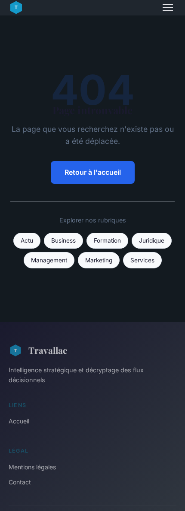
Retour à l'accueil (93, 172)
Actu (27, 240)
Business (63, 240)
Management (49, 260)
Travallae (47, 350)
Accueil (19, 421)
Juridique (151, 240)
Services (142, 260)
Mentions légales (32, 467)
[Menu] (167, 8)
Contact (20, 482)
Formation (107, 240)
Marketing (98, 260)
